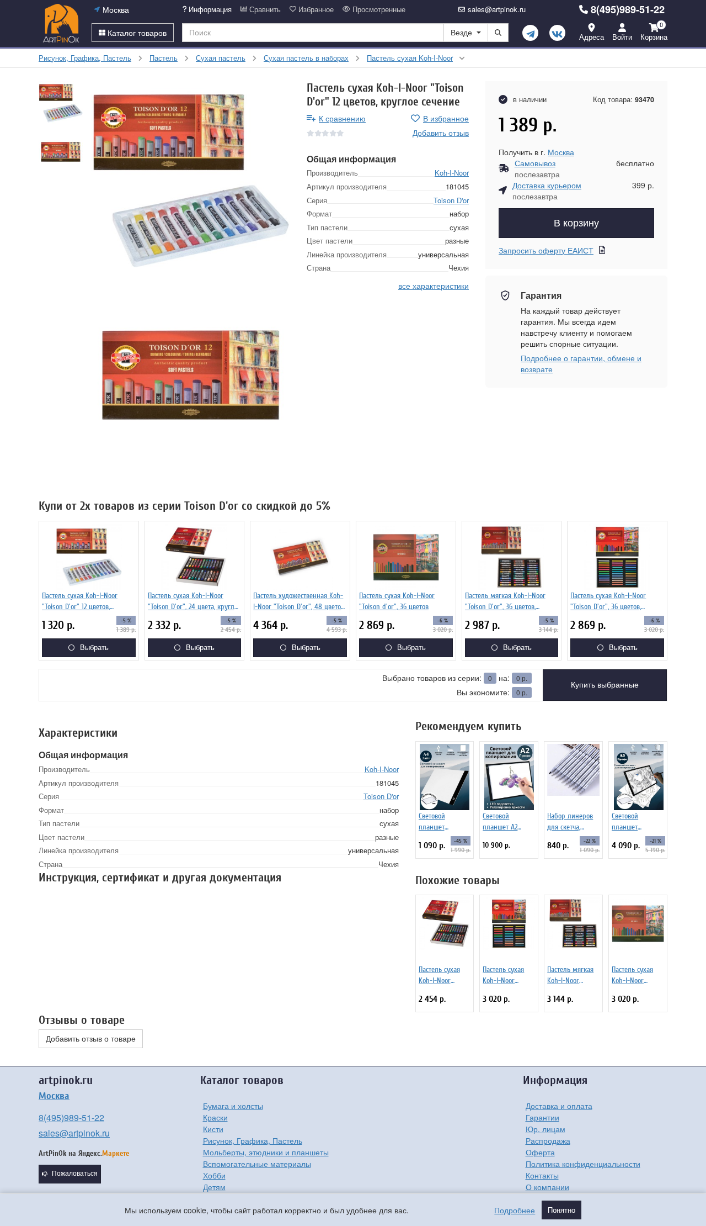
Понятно (561, 1210)
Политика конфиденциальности (583, 1163)
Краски (215, 1117)
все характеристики (433, 285)
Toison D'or (451, 200)
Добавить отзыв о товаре (91, 1038)
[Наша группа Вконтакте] (557, 33)
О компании (547, 1186)
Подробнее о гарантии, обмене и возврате (581, 363)
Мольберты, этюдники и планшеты (266, 1152)
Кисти (213, 1128)
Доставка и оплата (559, 1105)
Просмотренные (377, 9)
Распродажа (548, 1140)
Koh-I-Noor (452, 172)
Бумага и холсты (233, 1105)
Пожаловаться (75, 1173)
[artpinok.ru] (61, 23)
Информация (209, 9)
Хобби (214, 1175)
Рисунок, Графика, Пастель (252, 1140)
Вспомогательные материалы (257, 1163)
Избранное (315, 9)
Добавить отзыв (441, 132)
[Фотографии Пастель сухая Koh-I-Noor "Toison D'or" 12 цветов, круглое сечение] (190, 181)
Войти (622, 36)
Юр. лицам (545, 1128)
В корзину (576, 223)
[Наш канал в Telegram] (530, 33)
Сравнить (264, 9)
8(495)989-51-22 (628, 9)
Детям (214, 1186)
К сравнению (342, 118)
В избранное (446, 118)
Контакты (542, 1175)
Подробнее (514, 1210)
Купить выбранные (605, 684)
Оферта (540, 1152)
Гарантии (542, 1117)
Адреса (591, 36)
